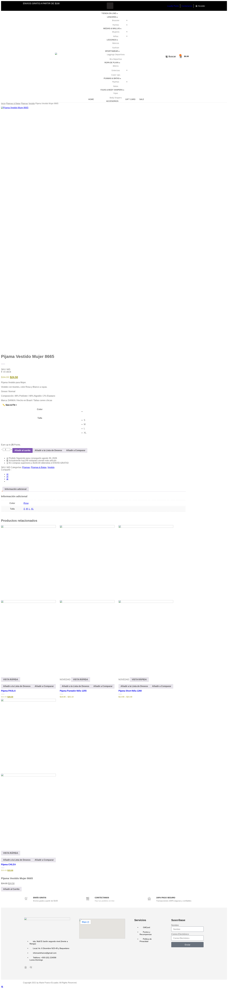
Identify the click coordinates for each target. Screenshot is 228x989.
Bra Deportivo (116, 59)
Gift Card (130, 99)
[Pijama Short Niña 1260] (145, 599)
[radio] (135, 411)
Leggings (111, 40)
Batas (115, 86)
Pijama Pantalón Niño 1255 (73, 691)
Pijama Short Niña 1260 (130, 691)
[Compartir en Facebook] (7, 474)
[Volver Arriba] (2, 987)
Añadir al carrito (22, 450)
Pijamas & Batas (111, 78)
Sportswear (111, 51)
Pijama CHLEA (8, 864)
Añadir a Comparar (75, 450)
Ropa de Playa (111, 62)
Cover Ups (115, 75)
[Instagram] (118, 5)
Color (39, 409)
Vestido (31, 103)
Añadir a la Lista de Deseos (48, 450)
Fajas (115, 93)
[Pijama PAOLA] (28, 599)
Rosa (25, 503)
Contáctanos (187, 6)
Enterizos (116, 70)
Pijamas (115, 81)
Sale (141, 99)
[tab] (16, 489)
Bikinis (116, 66)
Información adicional (15, 489)
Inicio (3, 103)
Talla (39, 418)
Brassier (115, 20)
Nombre (175, 925)
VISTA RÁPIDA (10, 679)
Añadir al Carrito (11, 889)
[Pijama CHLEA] (28, 773)
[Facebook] (110, 5)
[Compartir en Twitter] (7, 476)
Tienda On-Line (108, 13)
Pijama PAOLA (8, 691)
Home (91, 99)
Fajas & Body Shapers (112, 90)
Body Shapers (116, 97)
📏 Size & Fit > (9, 405)
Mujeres (115, 32)
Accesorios (112, 101)
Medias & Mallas (111, 28)
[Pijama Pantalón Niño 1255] (87, 599)
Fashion (115, 47)
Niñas (115, 36)
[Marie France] (56, 57)
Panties (116, 25)
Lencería (111, 17)
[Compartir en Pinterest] (7, 479)
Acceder (201, 6)
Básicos (115, 43)
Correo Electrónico (180, 934)
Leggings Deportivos (116, 54)
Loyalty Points (173, 6)
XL (32, 509)
